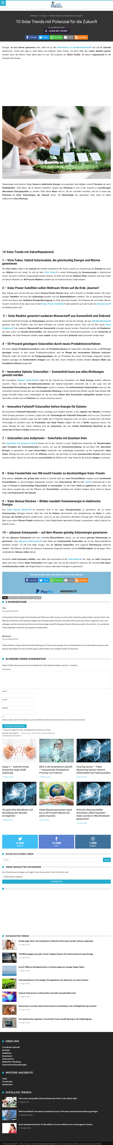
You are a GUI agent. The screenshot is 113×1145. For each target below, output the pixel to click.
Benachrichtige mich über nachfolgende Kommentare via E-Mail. (27, 730)
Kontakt (6, 1050)
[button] (31, 37)
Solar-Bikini (74, 559)
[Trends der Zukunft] (56, 5)
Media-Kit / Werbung (11, 1061)
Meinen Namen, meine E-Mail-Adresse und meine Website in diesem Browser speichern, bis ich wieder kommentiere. (43, 720)
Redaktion (7, 1053)
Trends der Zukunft (11, 1047)
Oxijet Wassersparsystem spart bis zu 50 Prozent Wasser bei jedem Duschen (55, 812)
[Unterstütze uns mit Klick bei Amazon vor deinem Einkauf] (68, 591)
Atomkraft (13, 597)
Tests (4, 1078)
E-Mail (5, 700)
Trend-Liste (7, 1081)
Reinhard (6, 636)
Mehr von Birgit (10, 733)
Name (4, 691)
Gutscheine (7, 1084)
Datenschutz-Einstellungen (14, 1064)
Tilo (4, 608)
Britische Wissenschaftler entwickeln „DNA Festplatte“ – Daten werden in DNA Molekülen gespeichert (93, 814)
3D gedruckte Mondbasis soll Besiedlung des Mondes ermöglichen (17, 812)
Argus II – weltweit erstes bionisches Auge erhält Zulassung (15, 769)
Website (5, 708)
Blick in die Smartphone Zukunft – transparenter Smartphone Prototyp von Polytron (55, 769)
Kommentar (6, 669)
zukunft (37, 597)
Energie (23, 597)
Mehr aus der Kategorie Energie (38, 733)
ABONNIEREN (56, 882)
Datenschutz (8, 1059)
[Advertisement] (56, 83)
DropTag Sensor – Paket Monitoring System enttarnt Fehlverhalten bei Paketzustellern (93, 769)
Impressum (7, 1056)
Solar (30, 597)
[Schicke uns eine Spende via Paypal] (44, 591)
